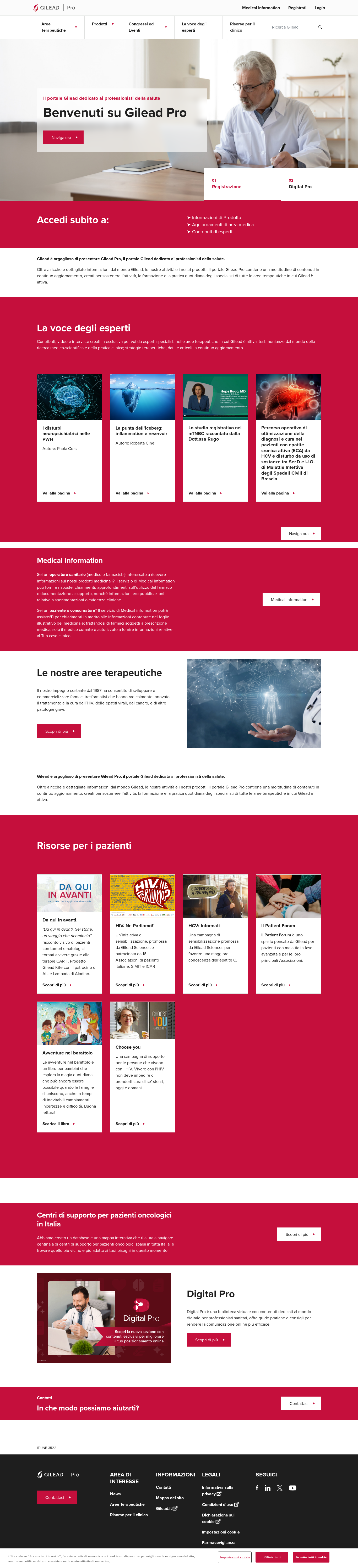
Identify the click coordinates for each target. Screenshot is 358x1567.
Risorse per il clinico (242, 27)
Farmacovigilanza (219, 1543)
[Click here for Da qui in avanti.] (69, 893)
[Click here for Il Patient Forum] (288, 895)
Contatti (163, 1487)
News (115, 1494)
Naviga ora (61, 137)
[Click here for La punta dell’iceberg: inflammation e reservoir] (142, 396)
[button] (242, 184)
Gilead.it (164, 1508)
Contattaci (299, 1403)
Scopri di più (56, 731)
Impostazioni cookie (235, 1557)
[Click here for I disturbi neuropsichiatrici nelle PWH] (69, 396)
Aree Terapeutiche (127, 1504)
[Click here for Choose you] (142, 1020)
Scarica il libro (55, 1124)
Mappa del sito (170, 1498)
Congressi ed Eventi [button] (141, 27)
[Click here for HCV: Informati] (215, 895)
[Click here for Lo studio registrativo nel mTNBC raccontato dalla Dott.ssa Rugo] (215, 396)
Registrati (297, 8)
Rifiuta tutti (272, 1557)
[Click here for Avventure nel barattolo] (69, 1023)
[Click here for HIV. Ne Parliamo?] (142, 895)
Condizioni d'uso (217, 1505)
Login (320, 8)
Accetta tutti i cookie (311, 1557)
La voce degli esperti (194, 27)
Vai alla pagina (56, 493)
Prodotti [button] (99, 24)
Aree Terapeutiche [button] (53, 27)
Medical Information (261, 8)
